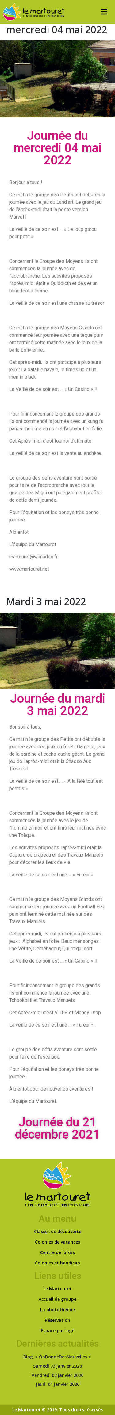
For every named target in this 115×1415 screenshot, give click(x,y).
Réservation (57, 1320)
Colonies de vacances (57, 1242)
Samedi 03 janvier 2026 (57, 1366)
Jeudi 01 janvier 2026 (57, 1384)
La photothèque (57, 1309)
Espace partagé (57, 1330)
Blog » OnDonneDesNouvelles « (57, 1357)
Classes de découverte (57, 1231)
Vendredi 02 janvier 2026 (57, 1375)
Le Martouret (57, 1289)
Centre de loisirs (57, 1252)
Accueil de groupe (57, 1299)
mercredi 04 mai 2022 (56, 29)
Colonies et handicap (57, 1263)
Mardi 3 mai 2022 (46, 601)
